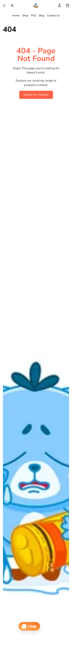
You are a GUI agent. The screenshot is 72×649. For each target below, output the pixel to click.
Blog (41, 15)
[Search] (12, 5)
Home (15, 15)
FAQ (33, 15)
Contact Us (53, 15)
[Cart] (68, 5)
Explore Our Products (36, 94)
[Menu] (4, 5)
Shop (25, 15)
